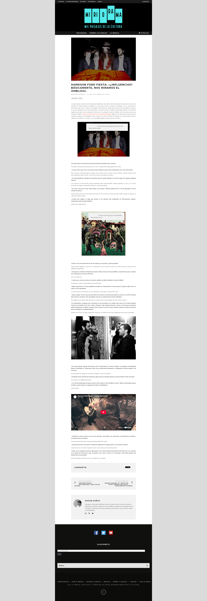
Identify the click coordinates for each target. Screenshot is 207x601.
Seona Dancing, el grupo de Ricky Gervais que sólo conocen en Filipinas (119, 484)
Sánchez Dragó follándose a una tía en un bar (87, 484)
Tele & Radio (145, 581)
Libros (99, 1)
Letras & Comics (93, 581)
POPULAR (144, 33)
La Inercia (114, 33)
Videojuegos (63, 581)
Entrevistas (74, 98)
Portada (61, 1)
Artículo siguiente (122, 481)
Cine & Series (77, 581)
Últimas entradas (72, 1)
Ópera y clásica (120, 581)
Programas (81, 33)
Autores (83, 1)
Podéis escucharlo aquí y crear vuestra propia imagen (96, 114)
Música (80, 98)
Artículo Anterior (85, 481)
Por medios (91, 1)
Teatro (133, 581)
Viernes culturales (98, 33)
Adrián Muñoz (78, 94)
